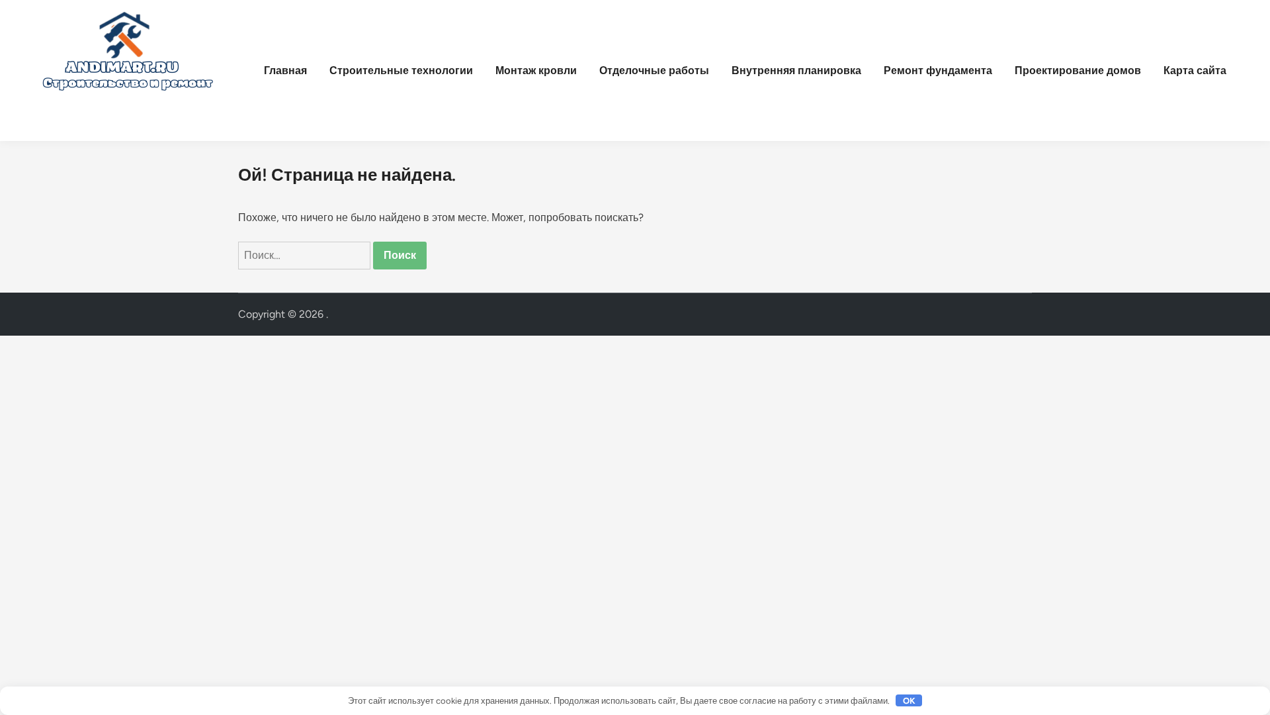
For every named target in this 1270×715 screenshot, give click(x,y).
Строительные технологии (401, 70)
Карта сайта (1195, 70)
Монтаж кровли (536, 70)
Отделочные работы (654, 70)
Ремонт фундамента (938, 70)
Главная (285, 70)
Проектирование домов (1078, 70)
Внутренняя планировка (796, 70)
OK (909, 701)
